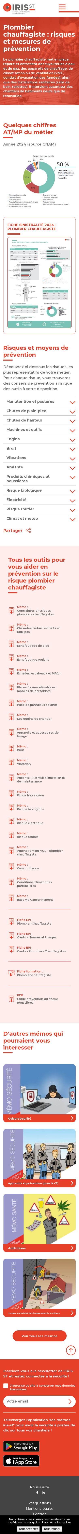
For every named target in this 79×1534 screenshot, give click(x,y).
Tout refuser (52, 1529)
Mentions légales (39, 1509)
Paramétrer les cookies (56, 1522)
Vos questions (40, 1503)
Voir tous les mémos (40, 1336)
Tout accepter (28, 1529)
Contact (39, 1514)
